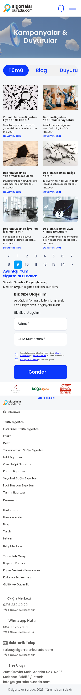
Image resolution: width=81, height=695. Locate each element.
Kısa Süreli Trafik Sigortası (21, 429)
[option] (23, 388)
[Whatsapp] (51, 403)
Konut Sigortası (14, 471)
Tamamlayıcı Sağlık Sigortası (23, 450)
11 (36, 264)
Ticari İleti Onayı (14, 556)
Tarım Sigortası (14, 492)
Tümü (16, 70)
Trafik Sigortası (13, 422)
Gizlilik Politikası (39, 356)
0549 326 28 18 (15, 627)
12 (45, 264)
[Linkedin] (71, 403)
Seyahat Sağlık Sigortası (20, 478)
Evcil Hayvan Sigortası (18, 485)
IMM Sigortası (12, 457)
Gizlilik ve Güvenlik (16, 584)
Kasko (7, 436)
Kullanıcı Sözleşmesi (17, 577)
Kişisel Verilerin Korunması (21, 570)
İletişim (8, 538)
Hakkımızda (11, 510)
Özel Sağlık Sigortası (17, 464)
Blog (41, 70)
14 (63, 264)
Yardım (8, 531)
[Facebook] (41, 403)
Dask (6, 443)
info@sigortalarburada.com (26, 681)
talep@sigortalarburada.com (28, 649)
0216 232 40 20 (15, 604)
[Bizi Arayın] (61, 8)
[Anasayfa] (17, 8)
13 (53, 264)
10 (27, 264)
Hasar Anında (12, 517)
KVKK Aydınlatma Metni (29, 359)
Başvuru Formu (14, 563)
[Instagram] (61, 403)
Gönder (37, 372)
